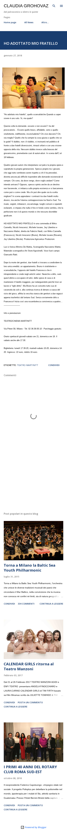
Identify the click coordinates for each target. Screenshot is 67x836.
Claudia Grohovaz (26, 5)
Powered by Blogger (35, 827)
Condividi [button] (54, 365)
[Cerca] (54, 5)
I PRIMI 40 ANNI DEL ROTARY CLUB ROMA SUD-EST (30, 769)
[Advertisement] (33, 480)
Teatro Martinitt (27, 365)
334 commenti (26, 603)
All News (28, 22)
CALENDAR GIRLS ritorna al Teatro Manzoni (29, 666)
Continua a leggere (51, 603)
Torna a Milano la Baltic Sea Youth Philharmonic (29, 568)
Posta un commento (30, 702)
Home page (10, 22)
